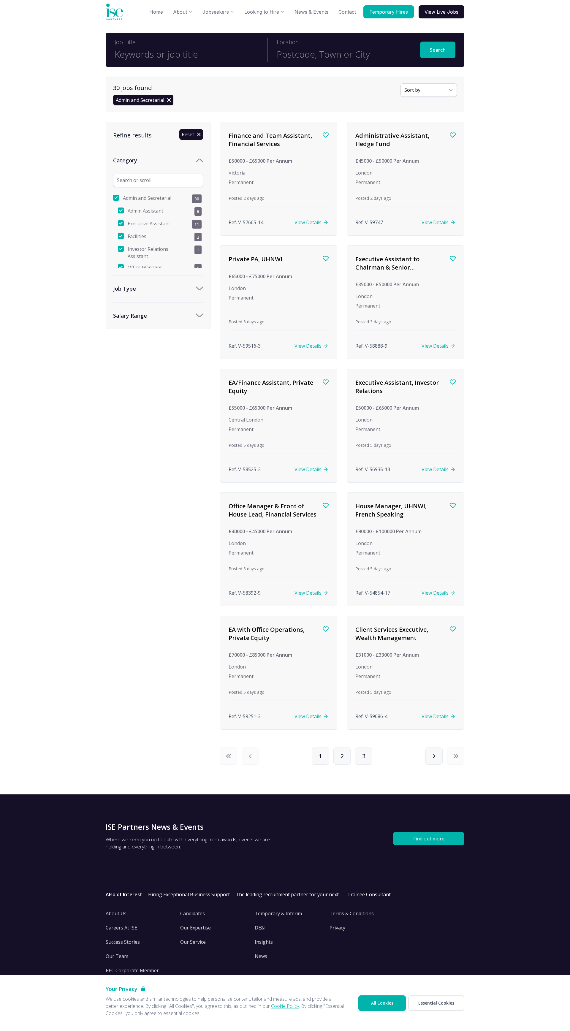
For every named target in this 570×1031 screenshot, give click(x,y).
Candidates (192, 913)
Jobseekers (215, 12)
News (261, 956)
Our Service (193, 942)
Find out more (428, 838)
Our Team (117, 956)
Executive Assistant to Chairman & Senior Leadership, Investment (389, 267)
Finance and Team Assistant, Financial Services (270, 140)
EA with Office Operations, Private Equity (267, 633)
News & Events (311, 12)
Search (438, 50)
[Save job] (326, 135)
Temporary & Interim (278, 913)
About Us (116, 913)
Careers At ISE (121, 927)
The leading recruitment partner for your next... (288, 894)
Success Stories (123, 942)
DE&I (260, 927)
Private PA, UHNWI (255, 259)
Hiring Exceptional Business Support (189, 894)
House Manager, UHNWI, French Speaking (391, 510)
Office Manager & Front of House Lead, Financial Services (272, 510)
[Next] (434, 756)
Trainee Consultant (369, 894)
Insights (264, 942)
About (180, 12)
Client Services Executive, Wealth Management (391, 633)
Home (156, 12)
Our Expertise (195, 927)
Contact (347, 12)
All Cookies (382, 1003)
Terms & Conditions (352, 913)
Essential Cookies (436, 1003)
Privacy (337, 927)
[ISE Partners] (115, 12)
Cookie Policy (285, 1006)
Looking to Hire (261, 12)
